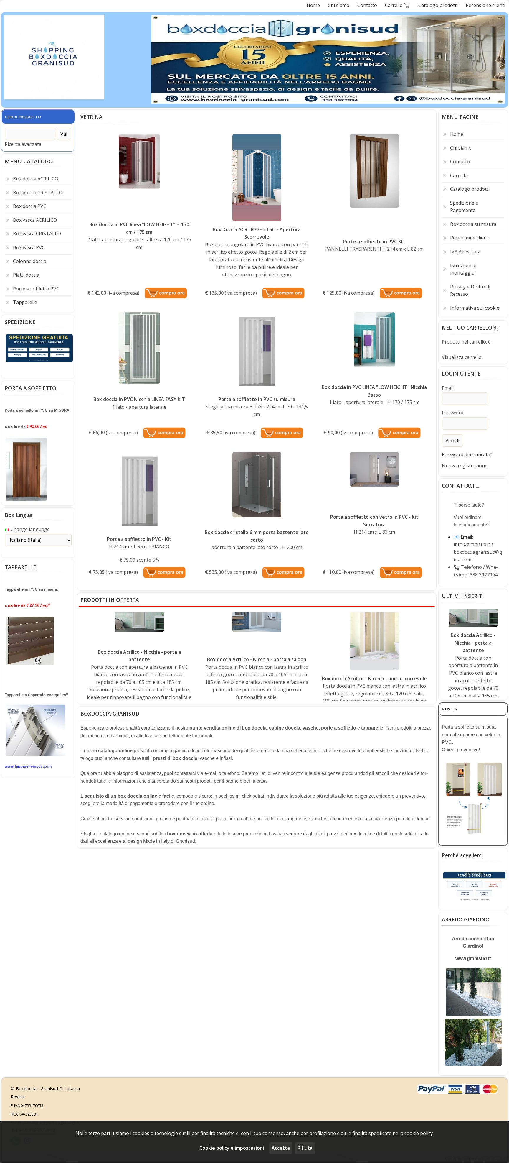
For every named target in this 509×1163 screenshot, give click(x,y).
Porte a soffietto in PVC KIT (374, 241)
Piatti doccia (26, 275)
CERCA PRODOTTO (23, 116)
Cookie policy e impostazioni (231, 1148)
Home (456, 134)
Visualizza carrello (462, 357)
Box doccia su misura (473, 224)
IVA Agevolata (465, 251)
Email (448, 388)
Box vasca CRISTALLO (37, 233)
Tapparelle (25, 302)
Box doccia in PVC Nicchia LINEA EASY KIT (139, 399)
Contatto (460, 161)
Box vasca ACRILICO (35, 220)
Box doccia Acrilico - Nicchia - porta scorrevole (374, 633)
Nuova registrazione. (465, 465)
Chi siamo (461, 147)
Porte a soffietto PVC (36, 288)
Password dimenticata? (467, 454)
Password (452, 412)
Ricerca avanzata (23, 144)
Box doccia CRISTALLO (37, 192)
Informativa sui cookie (474, 308)
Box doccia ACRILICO (35, 178)
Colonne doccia (29, 261)
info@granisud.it (472, 544)
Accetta (281, 1148)
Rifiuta (305, 1148)
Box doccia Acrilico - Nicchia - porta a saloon (256, 614)
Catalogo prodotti (470, 189)
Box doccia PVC (29, 206)
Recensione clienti (470, 237)
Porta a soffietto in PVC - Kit (139, 539)
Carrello (459, 175)
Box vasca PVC (29, 247)
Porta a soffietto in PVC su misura (256, 399)
